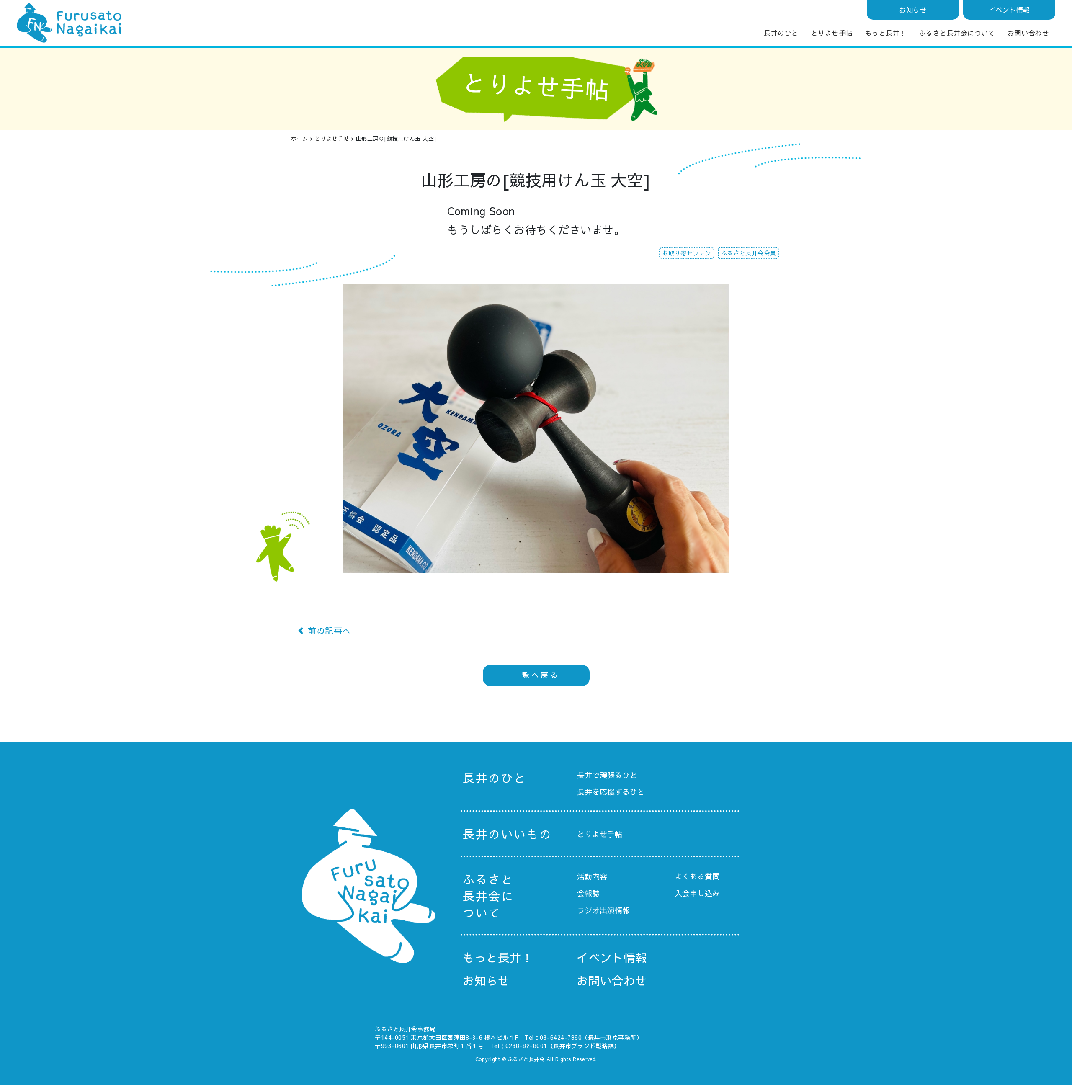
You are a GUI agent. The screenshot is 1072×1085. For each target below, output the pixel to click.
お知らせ (913, 9)
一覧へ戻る (536, 675)
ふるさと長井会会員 (748, 253)
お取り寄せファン (686, 253)
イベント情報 (1009, 9)
